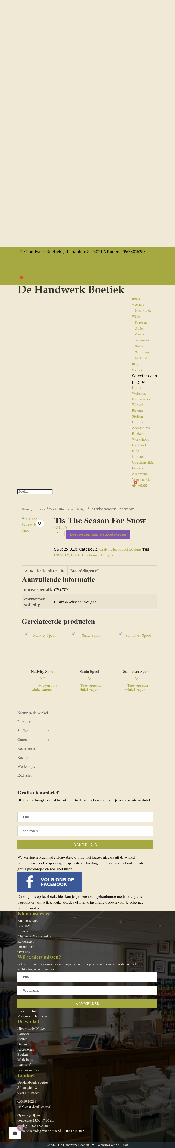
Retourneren (26, 941)
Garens (139, 334)
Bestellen (24, 925)
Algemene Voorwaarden (36, 274)
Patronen (141, 322)
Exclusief (141, 358)
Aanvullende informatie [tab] (44, 570)
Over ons (24, 951)
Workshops (142, 352)
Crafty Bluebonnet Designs (68, 509)
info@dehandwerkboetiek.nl (34, 1106)
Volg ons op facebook (32, 1016)
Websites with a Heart (113, 1144)
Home (136, 298)
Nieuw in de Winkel (141, 313)
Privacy (23, 268)
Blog (135, 364)
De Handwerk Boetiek (73, 1144)
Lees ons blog (27, 1011)
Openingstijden (29, 263)
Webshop (138, 304)
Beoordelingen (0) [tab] (85, 570)
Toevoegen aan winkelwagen (98, 534)
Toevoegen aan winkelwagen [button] (44, 687)
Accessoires (143, 340)
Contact (137, 370)
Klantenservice (28, 920)
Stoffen (139, 328)
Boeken (140, 346)
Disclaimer (25, 946)
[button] (40, 523)
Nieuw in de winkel (33, 712)
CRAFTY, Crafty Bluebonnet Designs (83, 554)
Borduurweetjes (28, 1070)
